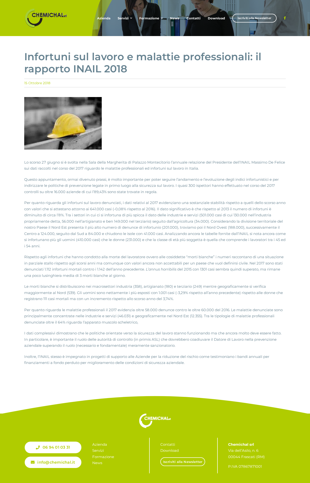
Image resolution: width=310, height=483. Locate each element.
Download (169, 450)
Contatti (167, 444)
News (97, 462)
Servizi (98, 450)
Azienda (99, 444)
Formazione (103, 456)
